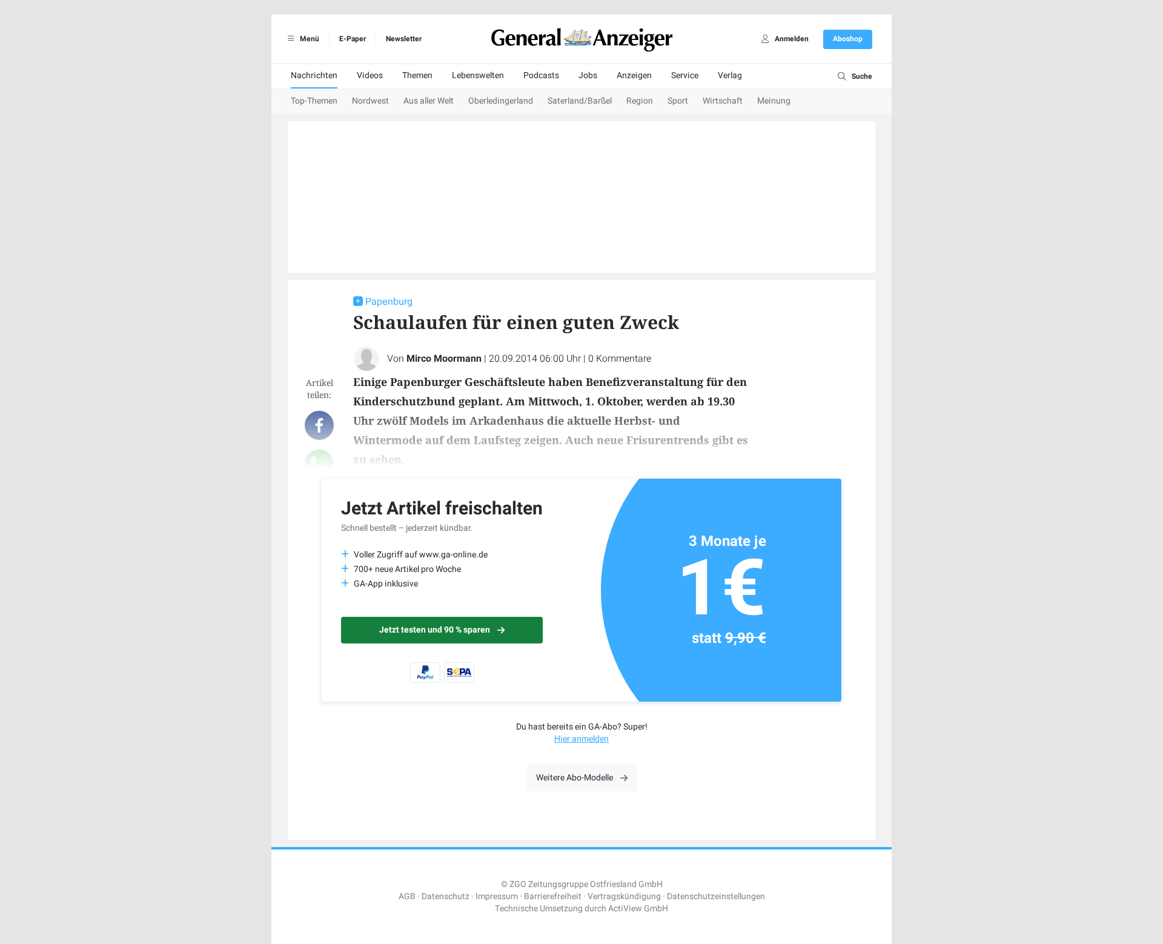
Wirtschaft (723, 101)
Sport (678, 101)
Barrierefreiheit (553, 896)
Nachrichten (314, 75)
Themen (417, 75)
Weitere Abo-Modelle (574, 777)
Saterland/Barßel (580, 101)
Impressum (496, 896)
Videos (370, 75)
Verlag (730, 75)
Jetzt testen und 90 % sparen (434, 629)
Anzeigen (634, 75)
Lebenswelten (478, 75)
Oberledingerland (500, 101)
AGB (407, 896)
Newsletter (404, 39)
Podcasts (541, 75)
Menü (308, 38)
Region (639, 101)
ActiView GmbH (638, 908)
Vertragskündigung (624, 896)
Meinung (773, 101)
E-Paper (352, 39)
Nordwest (370, 101)
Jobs (587, 75)
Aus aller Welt (428, 101)
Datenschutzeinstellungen (716, 896)
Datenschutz (445, 896)
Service (684, 75)
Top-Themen (314, 101)
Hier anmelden (581, 739)
